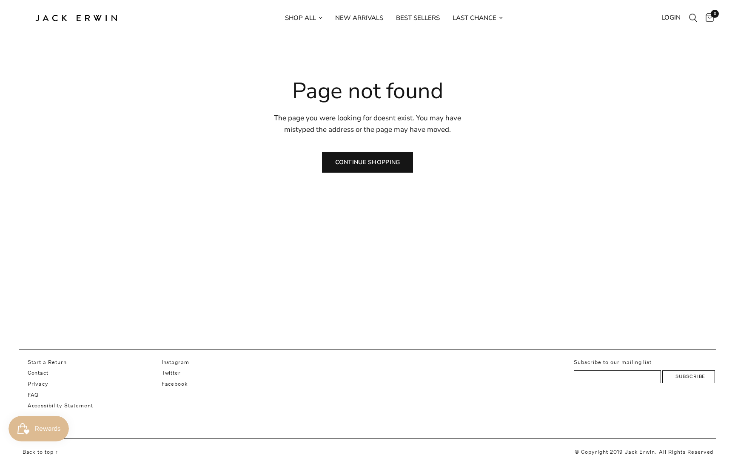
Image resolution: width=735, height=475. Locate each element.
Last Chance (474, 18)
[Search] (693, 18)
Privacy (38, 383)
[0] (707, 18)
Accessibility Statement (60, 405)
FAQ (33, 394)
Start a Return (47, 362)
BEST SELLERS (418, 18)
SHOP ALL (300, 18)
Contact (38, 372)
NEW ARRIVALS (359, 18)
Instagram (176, 362)
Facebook (175, 383)
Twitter (171, 372)
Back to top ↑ (40, 451)
